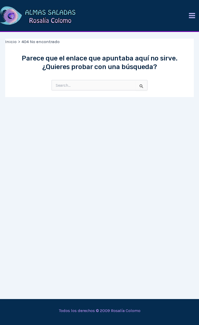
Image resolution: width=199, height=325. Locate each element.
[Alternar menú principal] (192, 15)
